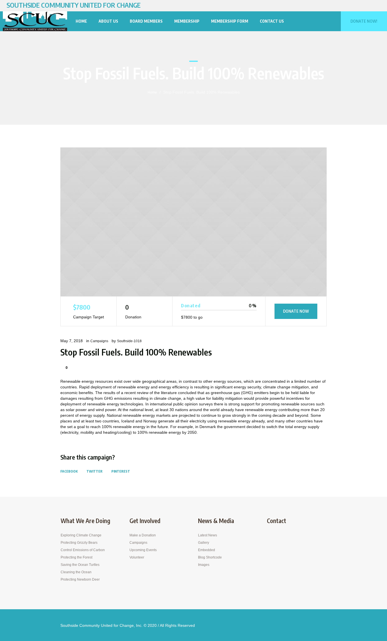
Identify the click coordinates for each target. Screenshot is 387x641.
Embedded (206, 550)
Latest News (207, 535)
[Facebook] (377, 6)
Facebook (69, 471)
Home (152, 92)
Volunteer (136, 557)
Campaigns (99, 341)
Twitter (94, 471)
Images (203, 565)
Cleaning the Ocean (76, 572)
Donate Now (296, 311)
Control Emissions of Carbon (83, 550)
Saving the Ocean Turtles (80, 565)
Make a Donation (142, 535)
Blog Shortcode (210, 557)
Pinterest (120, 471)
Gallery (203, 543)
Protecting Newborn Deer (80, 579)
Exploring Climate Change (81, 535)
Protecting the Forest (76, 557)
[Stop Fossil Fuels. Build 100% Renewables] (193, 221)
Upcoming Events (143, 550)
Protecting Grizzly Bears (79, 543)
